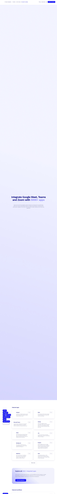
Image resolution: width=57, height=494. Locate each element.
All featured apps (6, 423)
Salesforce (18, 453)
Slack (39, 412)
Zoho (39, 453)
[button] (33, 462)
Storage (4, 419)
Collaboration (5, 412)
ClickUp (39, 421)
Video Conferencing (6, 421)
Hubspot (18, 412)
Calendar (4, 410)
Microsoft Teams (17, 422)
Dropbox (39, 442)
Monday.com (18, 443)
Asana (17, 432)
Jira (38, 433)
